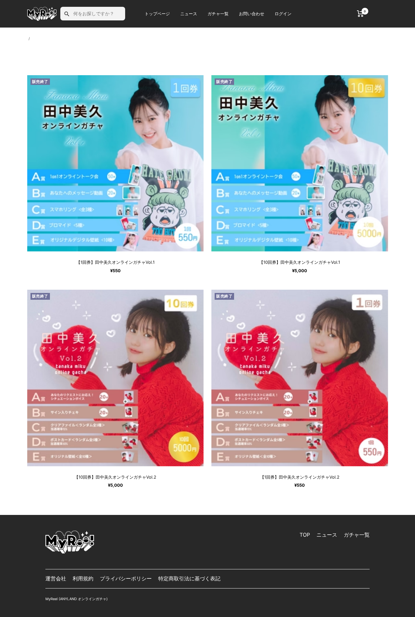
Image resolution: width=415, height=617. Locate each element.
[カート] (360, 13)
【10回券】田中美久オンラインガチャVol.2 (115, 477)
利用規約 (83, 578)
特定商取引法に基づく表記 (189, 578)
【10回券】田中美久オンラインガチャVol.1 (299, 262)
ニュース (188, 13)
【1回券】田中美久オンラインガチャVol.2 (299, 477)
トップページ (157, 13)
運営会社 (55, 578)
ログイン (283, 13)
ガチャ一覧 (218, 13)
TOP (305, 534)
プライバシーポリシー (126, 578)
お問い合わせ (251, 13)
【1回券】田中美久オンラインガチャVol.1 (115, 262)
